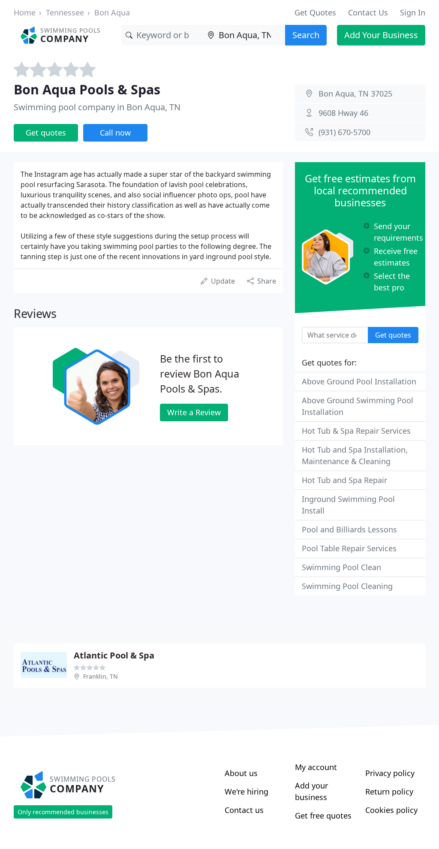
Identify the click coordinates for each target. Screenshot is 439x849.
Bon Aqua (112, 12)
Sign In (412, 12)
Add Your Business (381, 35)
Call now (115, 132)
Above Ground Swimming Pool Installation (357, 406)
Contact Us (368, 12)
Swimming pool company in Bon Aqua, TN (97, 107)
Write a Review (194, 412)
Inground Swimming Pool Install (348, 505)
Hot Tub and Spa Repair (344, 480)
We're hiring (246, 791)
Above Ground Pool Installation (359, 381)
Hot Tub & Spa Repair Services (356, 431)
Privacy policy (390, 773)
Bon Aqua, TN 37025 (355, 93)
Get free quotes (323, 815)
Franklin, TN (100, 676)
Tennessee (65, 12)
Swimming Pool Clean (341, 567)
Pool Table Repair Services (349, 548)
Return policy (389, 791)
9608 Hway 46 (343, 113)
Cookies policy (391, 810)
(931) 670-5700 (344, 132)
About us (241, 773)
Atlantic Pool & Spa (114, 655)
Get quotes (46, 132)
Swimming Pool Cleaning (347, 586)
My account (316, 767)
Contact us (244, 810)
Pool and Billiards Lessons (349, 529)
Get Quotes (315, 12)
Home (25, 12)
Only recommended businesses (63, 812)
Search (305, 35)
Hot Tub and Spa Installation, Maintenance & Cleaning (355, 455)
